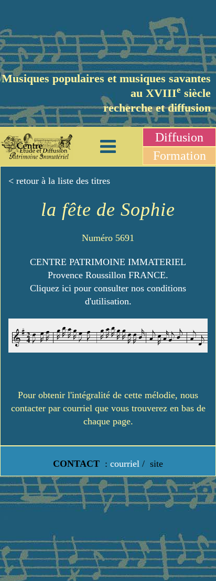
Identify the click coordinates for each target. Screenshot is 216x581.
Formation (179, 155)
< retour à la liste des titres (59, 181)
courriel (124, 463)
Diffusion (179, 137)
